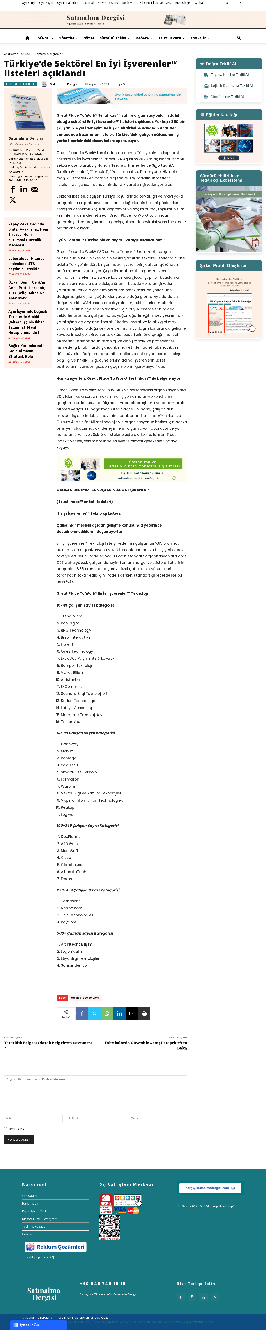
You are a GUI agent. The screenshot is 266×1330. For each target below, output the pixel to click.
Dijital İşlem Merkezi (36, 1211)
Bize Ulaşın (183, 3)
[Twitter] (241, 3)
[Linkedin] (234, 3)
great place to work (85, 998)
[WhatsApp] (107, 1013)
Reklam (127, 3)
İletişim (27, 1234)
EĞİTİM (88, 38)
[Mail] (35, 189)
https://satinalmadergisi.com (25, 144)
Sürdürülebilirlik (114, 38)
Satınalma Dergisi (64, 84)
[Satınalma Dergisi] (133, 20)
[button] (239, 38)
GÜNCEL (43, 38)
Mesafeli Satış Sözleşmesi (40, 1219)
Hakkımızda (30, 1203)
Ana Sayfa (11, 54)
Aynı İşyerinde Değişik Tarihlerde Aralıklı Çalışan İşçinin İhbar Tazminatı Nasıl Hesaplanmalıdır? (27, 322)
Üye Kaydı (46, 3)
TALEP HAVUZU (169, 38)
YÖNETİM (66, 38)
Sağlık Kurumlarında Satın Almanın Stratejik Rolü (26, 351)
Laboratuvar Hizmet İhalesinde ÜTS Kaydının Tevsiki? (26, 263)
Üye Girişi (28, 3)
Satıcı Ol (88, 3)
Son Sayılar (30, 1196)
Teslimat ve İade (33, 1227)
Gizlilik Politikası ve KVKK (154, 3)
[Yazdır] (144, 1013)
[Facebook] (220, 3)
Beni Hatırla (17, 1128)
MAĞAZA (142, 38)
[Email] (132, 1013)
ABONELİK (198, 38)
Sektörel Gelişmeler (49, 54)
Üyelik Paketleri (68, 3)
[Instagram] (227, 3)
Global (199, 3)
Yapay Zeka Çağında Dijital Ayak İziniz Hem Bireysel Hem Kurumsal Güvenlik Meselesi (28, 234)
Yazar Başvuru (108, 3)
